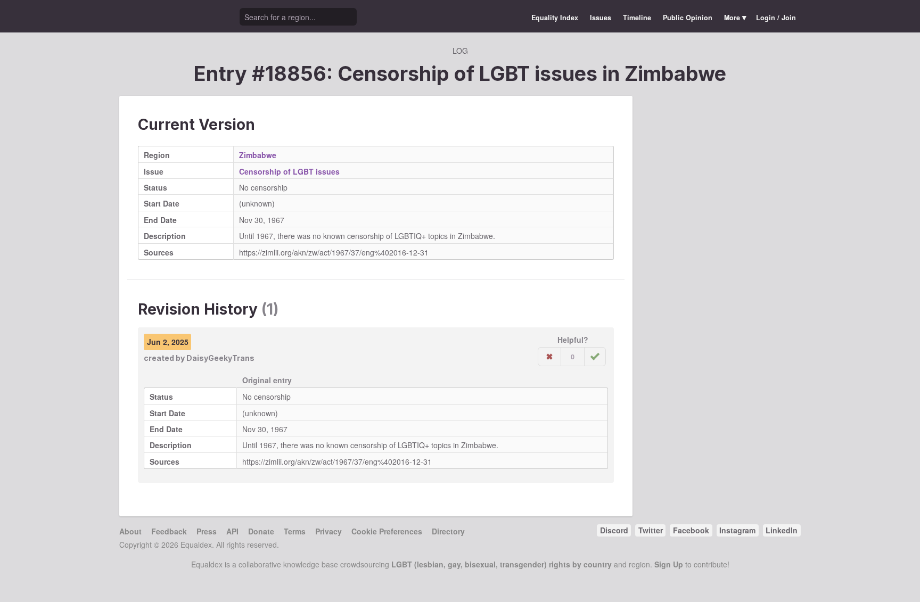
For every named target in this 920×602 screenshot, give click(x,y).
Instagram (737, 530)
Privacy (328, 531)
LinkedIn (782, 530)
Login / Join (776, 17)
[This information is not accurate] (549, 356)
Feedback (169, 531)
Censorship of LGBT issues (289, 171)
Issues (600, 17)
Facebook (691, 530)
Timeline (637, 17)
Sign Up (668, 564)
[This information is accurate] (595, 356)
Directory (448, 531)
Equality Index (554, 17)
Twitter (650, 530)
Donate (261, 531)
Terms (295, 531)
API (232, 531)
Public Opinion (687, 17)
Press (206, 531)
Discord (614, 530)
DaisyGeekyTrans (220, 357)
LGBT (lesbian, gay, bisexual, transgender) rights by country (501, 564)
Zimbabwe (675, 73)
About (130, 531)
